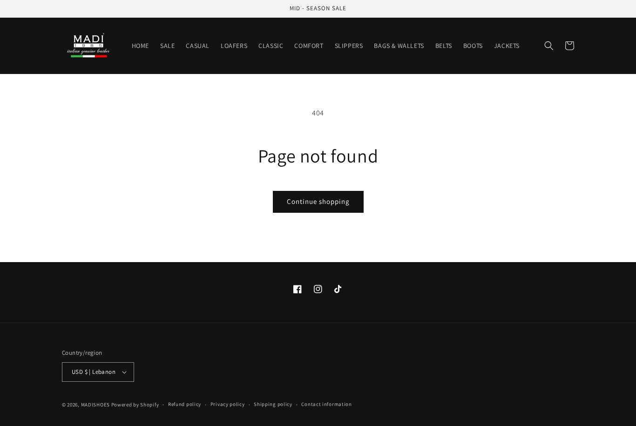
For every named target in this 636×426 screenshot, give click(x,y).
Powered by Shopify (135, 404)
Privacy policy (227, 404)
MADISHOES (95, 404)
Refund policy (184, 404)
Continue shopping (318, 201)
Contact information (326, 404)
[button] (549, 45)
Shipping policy (273, 404)
